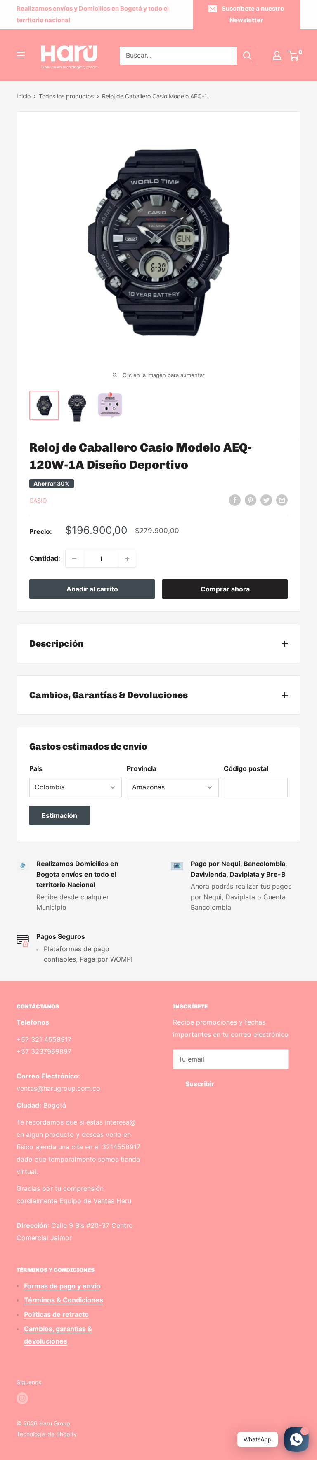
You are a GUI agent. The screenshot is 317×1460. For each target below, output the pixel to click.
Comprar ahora (225, 589)
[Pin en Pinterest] (250, 500)
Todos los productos (66, 96)
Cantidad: (44, 558)
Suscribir (199, 1084)
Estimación (59, 815)
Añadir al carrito (92, 589)
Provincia (141, 768)
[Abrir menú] (21, 55)
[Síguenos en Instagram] (22, 1398)
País (36, 768)
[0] (294, 56)
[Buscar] (247, 56)
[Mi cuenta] (277, 55)
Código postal (246, 768)
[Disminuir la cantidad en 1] (74, 558)
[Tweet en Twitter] (266, 500)
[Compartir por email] (282, 500)
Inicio (24, 96)
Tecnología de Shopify (47, 1433)
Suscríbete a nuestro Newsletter (253, 14)
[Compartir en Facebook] (235, 500)
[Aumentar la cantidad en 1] (127, 558)
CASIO (38, 500)
